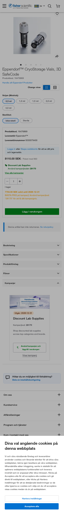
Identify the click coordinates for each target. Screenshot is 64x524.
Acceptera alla (32, 506)
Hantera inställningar (32, 498)
